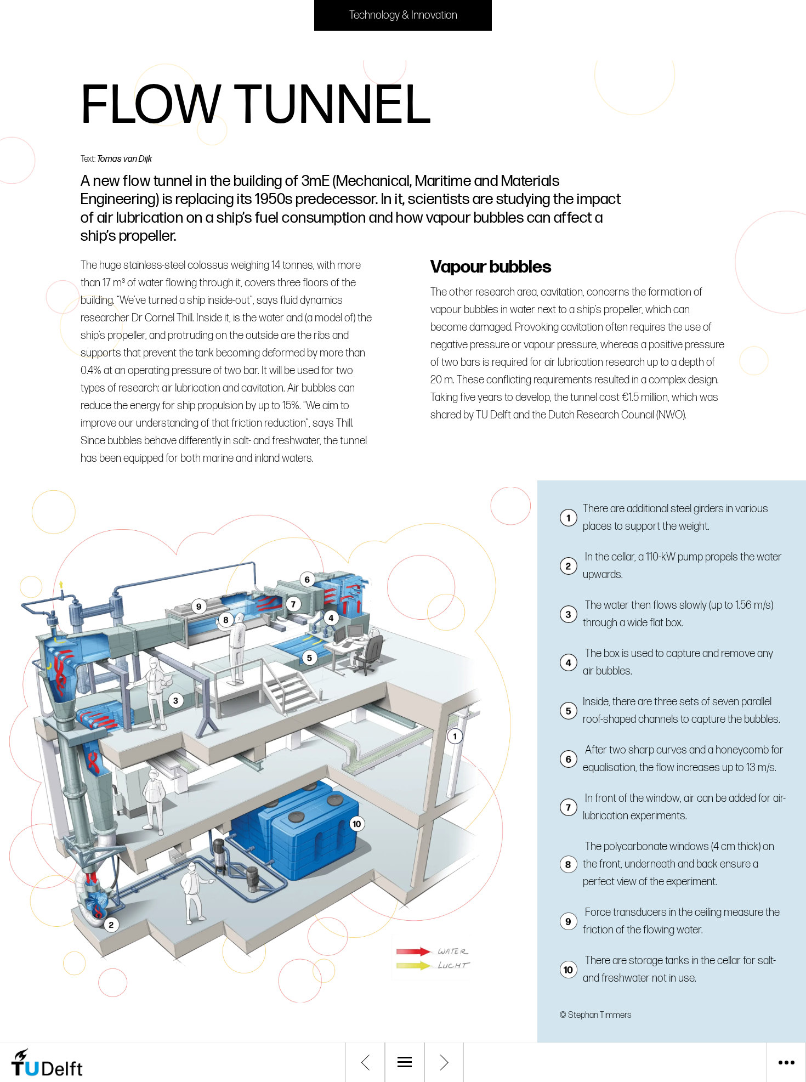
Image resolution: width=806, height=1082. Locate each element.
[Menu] (404, 1062)
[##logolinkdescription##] (93, 1062)
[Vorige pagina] (365, 1062)
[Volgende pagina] (444, 1062)
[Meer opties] (786, 1062)
